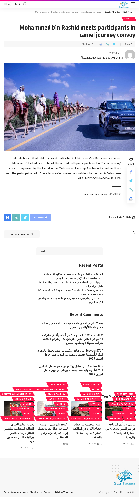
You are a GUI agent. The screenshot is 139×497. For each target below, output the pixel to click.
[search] (24, 4)
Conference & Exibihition (51, 389)
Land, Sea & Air (91, 394)
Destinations (125, 394)
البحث (42, 251)
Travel (129, 418)
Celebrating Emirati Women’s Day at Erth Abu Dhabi (73, 274)
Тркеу (99, 323)
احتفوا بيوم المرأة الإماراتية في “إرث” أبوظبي (78, 278)
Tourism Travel (124, 413)
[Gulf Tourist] (124, 4)
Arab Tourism (91, 384)
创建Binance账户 (93, 335)
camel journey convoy (95, 194)
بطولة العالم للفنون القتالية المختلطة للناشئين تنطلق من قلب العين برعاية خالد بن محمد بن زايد (19, 433)
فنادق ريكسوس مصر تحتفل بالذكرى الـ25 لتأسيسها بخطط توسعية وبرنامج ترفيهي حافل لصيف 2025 (70, 354)
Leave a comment (20, 234)
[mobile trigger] (132, 4)
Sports (128, 19)
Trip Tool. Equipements (85, 418)
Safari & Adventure (122, 404)
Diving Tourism (57, 394)
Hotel (96, 389)
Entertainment (124, 399)
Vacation (115, 418)
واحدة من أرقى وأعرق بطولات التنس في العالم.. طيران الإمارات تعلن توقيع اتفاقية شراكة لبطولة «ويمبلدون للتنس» (72, 339)
